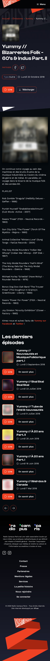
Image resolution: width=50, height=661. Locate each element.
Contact (23, 561)
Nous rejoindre (23, 591)
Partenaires (23, 571)
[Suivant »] (13, 508)
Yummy (29, 18)
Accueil (6, 18)
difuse (36, 608)
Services (23, 581)
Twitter (19, 323)
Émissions (18, 18)
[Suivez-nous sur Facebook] (4, 553)
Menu (43, 4)
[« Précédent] (6, 508)
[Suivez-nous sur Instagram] (9, 553)
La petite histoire (23, 586)
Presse (23, 566)
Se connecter (23, 596)
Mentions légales (23, 576)
